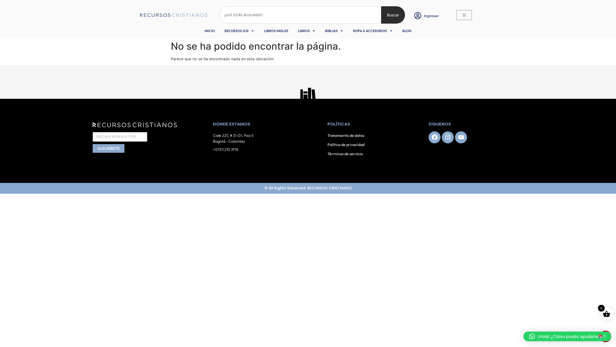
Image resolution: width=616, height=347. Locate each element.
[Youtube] (461, 137)
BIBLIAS (331, 31)
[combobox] (300, 15)
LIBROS (304, 31)
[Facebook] (435, 137)
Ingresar (431, 16)
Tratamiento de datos (345, 135)
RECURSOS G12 (237, 31)
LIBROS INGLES (276, 31)
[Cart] (464, 15)
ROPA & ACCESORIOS (370, 31)
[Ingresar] (417, 15)
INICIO (210, 31)
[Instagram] (448, 137)
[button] (567, 336)
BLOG (406, 31)
